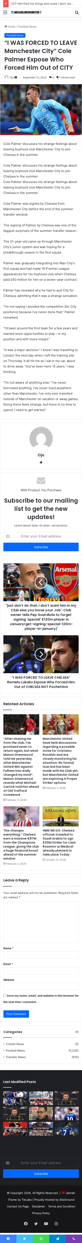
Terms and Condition (61, 1206)
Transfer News (16, 1057)
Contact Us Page (18, 1206)
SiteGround (67, 1199)
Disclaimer (38, 1206)
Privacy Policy (41, 1213)
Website (8, 979)
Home (11, 26)
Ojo (12, 77)
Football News (27, 26)
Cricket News (15, 1044)
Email (8, 964)
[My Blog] (27, 12)
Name (8, 948)
